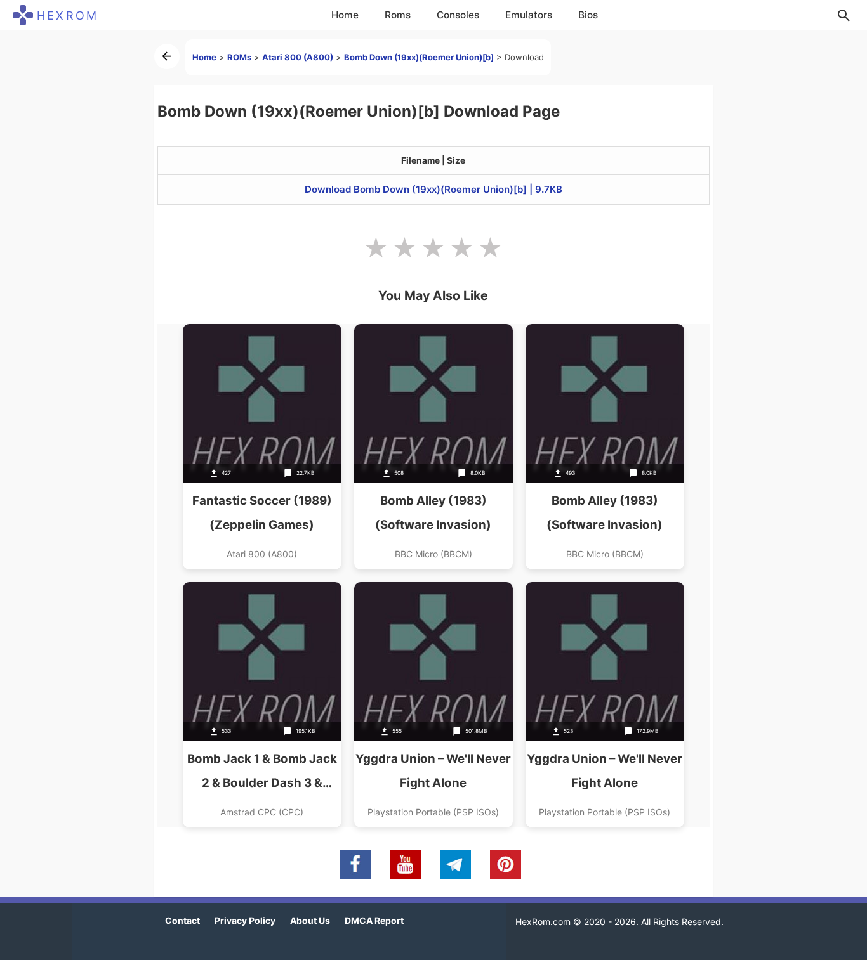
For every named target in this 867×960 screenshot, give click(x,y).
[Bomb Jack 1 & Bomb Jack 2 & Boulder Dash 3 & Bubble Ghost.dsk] (262, 704)
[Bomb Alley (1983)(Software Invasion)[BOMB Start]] (433, 446)
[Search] (843, 15)
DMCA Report (374, 920)
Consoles (458, 15)
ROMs (239, 57)
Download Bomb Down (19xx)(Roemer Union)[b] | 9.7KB (433, 189)
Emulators (528, 15)
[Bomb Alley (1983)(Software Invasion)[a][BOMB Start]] (605, 446)
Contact (182, 920)
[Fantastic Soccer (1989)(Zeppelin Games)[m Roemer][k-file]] (262, 446)
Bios (588, 15)
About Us (310, 920)
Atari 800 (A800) (297, 57)
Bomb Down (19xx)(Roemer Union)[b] (419, 57)
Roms (398, 15)
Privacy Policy (245, 920)
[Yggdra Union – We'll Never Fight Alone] (433, 704)
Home (345, 15)
